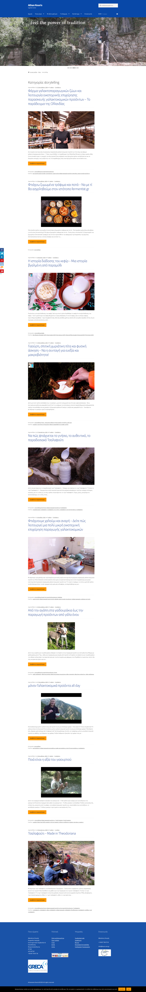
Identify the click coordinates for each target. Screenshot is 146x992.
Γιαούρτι (61, 820)
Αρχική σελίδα (33, 72)
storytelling (37, 171)
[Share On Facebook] (2, 250)
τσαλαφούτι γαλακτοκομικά (56, 910)
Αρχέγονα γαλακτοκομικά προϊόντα (50, 508)
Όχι (129, 989)
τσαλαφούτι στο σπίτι (53, 509)
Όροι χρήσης (55, 940)
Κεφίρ (42, 333)
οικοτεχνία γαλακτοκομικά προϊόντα (62, 173)
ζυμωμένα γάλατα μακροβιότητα (52, 424)
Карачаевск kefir (51, 335)
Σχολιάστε (58, 87)
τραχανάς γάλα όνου (74, 674)
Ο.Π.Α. (53, 947)
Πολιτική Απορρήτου (58, 938)
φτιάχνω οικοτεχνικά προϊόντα (81, 173)
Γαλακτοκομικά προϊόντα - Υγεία (49, 820)
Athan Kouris (35, 5)
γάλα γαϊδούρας (37, 674)
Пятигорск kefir (89, 335)
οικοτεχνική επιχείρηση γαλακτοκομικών (70, 599)
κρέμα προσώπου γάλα (62, 674)
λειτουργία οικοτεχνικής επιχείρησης (43, 173)
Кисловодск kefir (60, 335)
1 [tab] (68, 67)
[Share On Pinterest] (2, 260)
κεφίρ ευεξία (65, 424)
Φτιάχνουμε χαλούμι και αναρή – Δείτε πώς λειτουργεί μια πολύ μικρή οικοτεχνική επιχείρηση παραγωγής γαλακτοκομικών (57, 524)
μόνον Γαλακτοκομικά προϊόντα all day (54, 685)
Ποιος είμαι (38, 14)
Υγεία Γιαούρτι (58, 422)
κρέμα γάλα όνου (51, 674)
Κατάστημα (75, 14)
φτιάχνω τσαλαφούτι (77, 509)
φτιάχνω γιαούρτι (78, 822)
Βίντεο (77, 942)
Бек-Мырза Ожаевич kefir (39, 335)
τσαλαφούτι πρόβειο (83, 910)
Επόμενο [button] (144, 41)
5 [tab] (75, 67)
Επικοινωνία (88, 14)
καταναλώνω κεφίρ (53, 748)
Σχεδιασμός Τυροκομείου (82, 947)
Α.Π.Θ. (53, 945)
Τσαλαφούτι (63, 508)
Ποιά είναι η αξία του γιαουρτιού (49, 759)
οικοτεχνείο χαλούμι (53, 599)
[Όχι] (144, 989)
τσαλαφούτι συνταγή (65, 509)
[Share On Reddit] (2, 264)
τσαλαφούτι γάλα (44, 910)
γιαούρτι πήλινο (58, 822)
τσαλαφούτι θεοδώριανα (71, 910)
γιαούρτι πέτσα (50, 822)
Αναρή (42, 597)
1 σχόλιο (57, 830)
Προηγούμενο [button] (2, 41)
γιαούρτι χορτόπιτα (38, 424)
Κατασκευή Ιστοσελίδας (82, 945)
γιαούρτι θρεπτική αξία (39, 822)
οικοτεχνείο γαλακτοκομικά (40, 599)
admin (52, 87)
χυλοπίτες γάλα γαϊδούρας (87, 674)
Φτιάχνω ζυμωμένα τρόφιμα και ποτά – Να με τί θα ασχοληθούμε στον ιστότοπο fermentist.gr (60, 186)
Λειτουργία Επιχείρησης (47, 171)
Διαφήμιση (78, 940)
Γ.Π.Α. (53, 942)
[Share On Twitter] (2, 253)
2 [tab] (70, 67)
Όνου (55, 672)
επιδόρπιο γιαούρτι (68, 822)
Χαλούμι (60, 597)
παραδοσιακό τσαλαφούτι (40, 509)
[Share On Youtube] (2, 271)
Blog (39, 72)
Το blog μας (63, 14)
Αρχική (30, 14)
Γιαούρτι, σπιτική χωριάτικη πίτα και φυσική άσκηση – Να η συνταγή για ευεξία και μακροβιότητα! (57, 350)
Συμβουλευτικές (79, 938)
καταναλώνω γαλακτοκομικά (40, 748)
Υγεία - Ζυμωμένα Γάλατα (47, 422)
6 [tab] (77, 67)
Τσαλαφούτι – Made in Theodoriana (52, 833)
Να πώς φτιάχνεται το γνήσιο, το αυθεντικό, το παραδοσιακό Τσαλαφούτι (59, 437)
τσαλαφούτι (36, 910)
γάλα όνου (44, 674)
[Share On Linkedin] (2, 257)
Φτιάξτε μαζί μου (52, 14)
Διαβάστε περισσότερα (37, 163)
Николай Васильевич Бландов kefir (75, 335)
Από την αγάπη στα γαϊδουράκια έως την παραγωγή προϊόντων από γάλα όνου (55, 612)
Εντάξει (122, 989)
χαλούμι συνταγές (85, 599)
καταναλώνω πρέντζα (65, 748)
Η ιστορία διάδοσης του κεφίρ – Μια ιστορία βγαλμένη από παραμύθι (57, 263)
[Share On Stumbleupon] (2, 267)
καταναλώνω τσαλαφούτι (78, 748)
